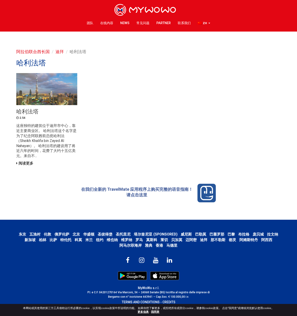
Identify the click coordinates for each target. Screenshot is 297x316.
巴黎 (231, 234)
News (124, 23)
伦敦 (47, 234)
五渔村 (35, 234)
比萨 (53, 240)
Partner (163, 23)
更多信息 (143, 312)
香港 (159, 245)
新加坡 (30, 240)
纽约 (99, 240)
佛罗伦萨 (62, 234)
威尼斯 (186, 234)
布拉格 (243, 234)
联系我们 (184, 23)
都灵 (232, 240)
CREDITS (168, 302)
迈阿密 (191, 240)
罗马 (139, 240)
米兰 (89, 240)
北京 (76, 234)
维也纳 (112, 240)
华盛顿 (88, 234)
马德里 (172, 245)
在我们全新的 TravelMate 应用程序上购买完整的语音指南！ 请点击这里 (137, 192)
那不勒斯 (218, 240)
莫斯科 (151, 240)
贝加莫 (176, 240)
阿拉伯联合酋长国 (33, 51)
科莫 (78, 240)
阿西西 (266, 240)
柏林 (42, 240)
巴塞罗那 (217, 234)
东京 (22, 234)
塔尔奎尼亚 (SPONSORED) (156, 234)
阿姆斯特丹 (248, 240)
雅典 (148, 245)
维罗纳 (126, 240)
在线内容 (106, 23)
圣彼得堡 (105, 234)
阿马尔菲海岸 (130, 245)
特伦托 (65, 240)
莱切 (164, 240)
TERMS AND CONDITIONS (141, 302)
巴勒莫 (200, 234)
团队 (90, 23)
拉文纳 (272, 234)
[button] (204, 23)
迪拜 (59, 51)
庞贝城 (258, 234)
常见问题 (142, 23)
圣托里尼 (123, 234)
